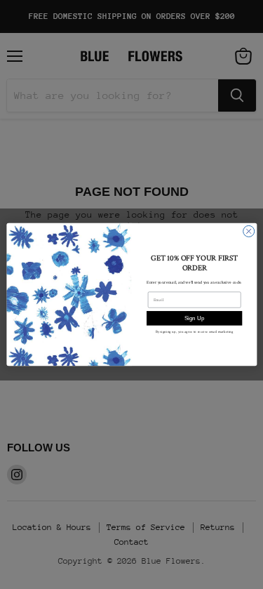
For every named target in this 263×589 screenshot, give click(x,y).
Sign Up (194, 318)
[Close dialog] (248, 231)
